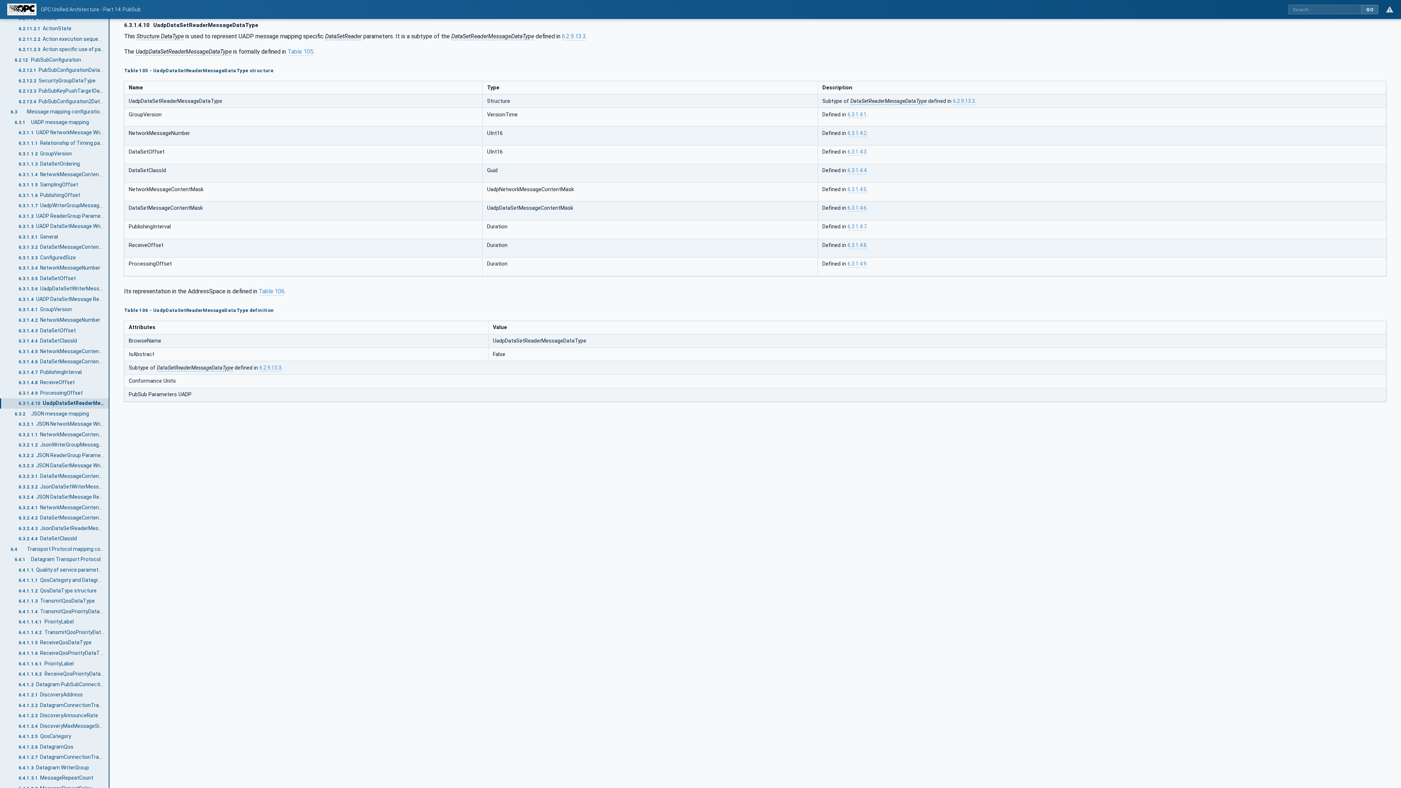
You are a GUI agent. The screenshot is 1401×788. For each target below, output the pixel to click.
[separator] (109, 403)
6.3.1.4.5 (857, 189)
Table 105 (300, 51)
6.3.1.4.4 (857, 170)
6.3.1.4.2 (857, 133)
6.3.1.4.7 (857, 227)
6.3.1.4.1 (857, 115)
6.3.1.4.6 (857, 208)
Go (1369, 9)
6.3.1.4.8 (857, 245)
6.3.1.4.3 (857, 152)
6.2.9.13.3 (574, 36)
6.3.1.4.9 (857, 264)
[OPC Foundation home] (21, 9)
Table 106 (272, 291)
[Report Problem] (1390, 9)
